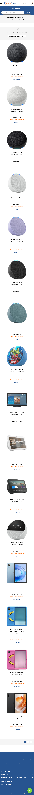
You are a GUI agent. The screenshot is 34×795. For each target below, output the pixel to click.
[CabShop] (10, 3)
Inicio (8, 20)
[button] (29, 790)
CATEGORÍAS (16, 8)
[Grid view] (16, 29)
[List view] (18, 29)
